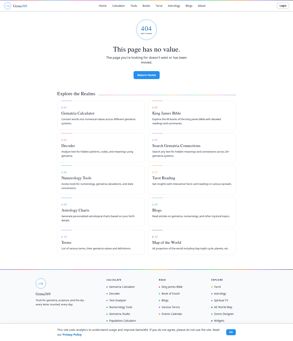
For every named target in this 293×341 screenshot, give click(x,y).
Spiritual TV (221, 300)
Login (283, 5)
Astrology (220, 293)
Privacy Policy (72, 334)
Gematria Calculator (122, 287)
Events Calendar (172, 314)
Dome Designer (224, 314)
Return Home (146, 75)
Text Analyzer (117, 300)
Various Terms (171, 307)
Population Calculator (122, 320)
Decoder (114, 293)
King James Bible (172, 287)
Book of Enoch (171, 293)
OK (231, 332)
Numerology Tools (120, 307)
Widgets (219, 320)
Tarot (217, 287)
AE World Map (223, 307)
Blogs (165, 300)
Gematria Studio (119, 314)
